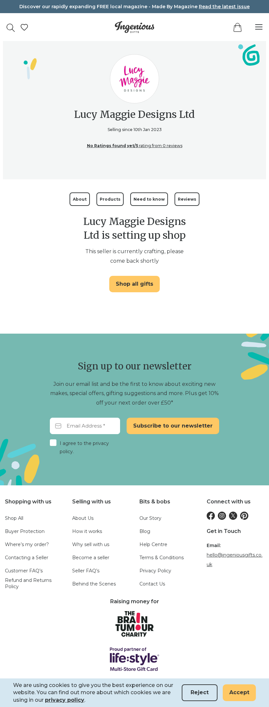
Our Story (150, 518)
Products (110, 199)
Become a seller (90, 558)
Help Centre (153, 544)
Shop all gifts (134, 284)
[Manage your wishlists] (24, 27)
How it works (87, 531)
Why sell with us (90, 544)
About (80, 199)
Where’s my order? (27, 544)
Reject (200, 692)
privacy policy (64, 700)
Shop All (14, 518)
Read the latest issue (224, 7)
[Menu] (255, 27)
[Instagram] (222, 516)
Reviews (187, 199)
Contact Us (152, 584)
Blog (144, 531)
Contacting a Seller (26, 558)
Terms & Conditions (161, 558)
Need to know (149, 199)
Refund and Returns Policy (28, 583)
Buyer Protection (25, 531)
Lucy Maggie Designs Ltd (134, 114)
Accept (239, 692)
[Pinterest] (244, 516)
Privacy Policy (155, 571)
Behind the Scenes (94, 584)
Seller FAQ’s (85, 571)
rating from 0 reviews (134, 145)
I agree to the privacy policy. (84, 447)
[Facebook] (211, 516)
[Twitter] (233, 516)
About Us (82, 518)
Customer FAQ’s (24, 571)
